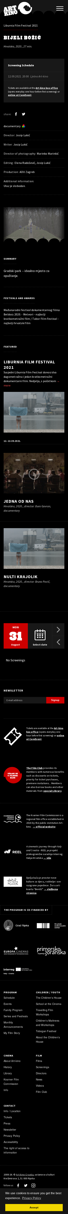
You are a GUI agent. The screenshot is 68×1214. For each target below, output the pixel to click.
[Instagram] (33, 1185)
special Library (52, 790)
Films (39, 1061)
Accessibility (11, 1142)
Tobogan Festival (46, 1031)
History (8, 1067)
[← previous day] (58, 642)
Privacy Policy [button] (31, 1198)
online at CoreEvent (20, 95)
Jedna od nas (19, 501)
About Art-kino (12, 1061)
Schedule (9, 997)
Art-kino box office (47, 88)
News (39, 1079)
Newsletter (10, 1129)
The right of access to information (16, 1150)
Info (6, 1090)
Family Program (13, 1010)
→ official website (44, 826)
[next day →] (58, 629)
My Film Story (12, 1033)
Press (7, 1123)
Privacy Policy (12, 1136)
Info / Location (12, 1111)
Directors (41, 1073)
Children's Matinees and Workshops (47, 1023)
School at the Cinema (48, 1004)
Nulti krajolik (21, 576)
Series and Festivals (16, 1016)
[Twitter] (23, 114)
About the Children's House (48, 1039)
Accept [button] (34, 1207)
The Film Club (34, 768)
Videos (40, 1085)
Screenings (42, 1067)
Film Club (41, 1092)
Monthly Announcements (13, 1025)
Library (8, 1073)
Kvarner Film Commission (11, 1082)
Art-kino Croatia (24, 1174)
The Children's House (49, 997)
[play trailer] (34, 474)
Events (8, 1004)
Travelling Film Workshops (44, 1012)
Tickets (8, 1117)
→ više (47, 858)
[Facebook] (16, 114)
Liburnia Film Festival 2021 (21, 25)
